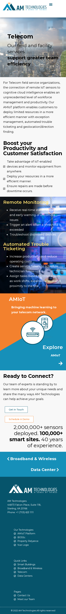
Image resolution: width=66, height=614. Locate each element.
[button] (50, 4)
